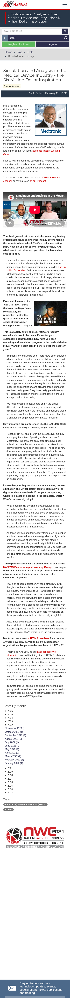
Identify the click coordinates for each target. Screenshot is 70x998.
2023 (10, 721)
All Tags (8, 809)
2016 (10, 782)
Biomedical (10, 804)
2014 (10, 789)
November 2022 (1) (15, 728)
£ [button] (6, 38)
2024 (10, 718)
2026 (10, 711)
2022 (10, 724)
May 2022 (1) (12, 749)
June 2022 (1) (12, 745)
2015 (10, 785)
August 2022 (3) (13, 738)
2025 (10, 714)
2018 (10, 775)
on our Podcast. (38, 180)
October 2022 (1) (14, 731)
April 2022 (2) (12, 752)
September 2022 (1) (15, 735)
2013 (10, 792)
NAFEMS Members (27, 804)
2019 (10, 771)
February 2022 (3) (14, 759)
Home (8, 52)
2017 (10, 778)
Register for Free (18, 44)
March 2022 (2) (13, 756)
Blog (19, 52)
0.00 (12, 37)
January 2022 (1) (14, 763)
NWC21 (42, 804)
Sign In (52, 44)
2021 (10, 768)
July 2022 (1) (12, 742)
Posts (30, 52)
